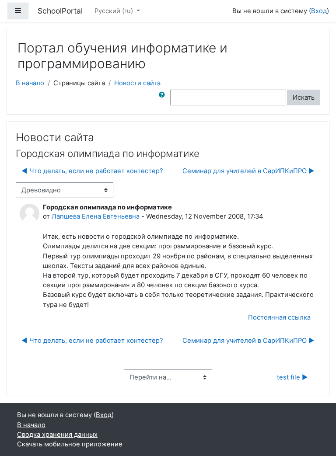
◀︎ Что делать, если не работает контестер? (92, 171)
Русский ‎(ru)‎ (114, 11)
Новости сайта (137, 83)
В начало (30, 83)
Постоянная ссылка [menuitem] (279, 317)
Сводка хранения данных (57, 435)
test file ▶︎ (292, 377)
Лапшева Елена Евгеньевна (96, 216)
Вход (319, 11)
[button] (163, 97)
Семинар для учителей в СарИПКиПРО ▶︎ (248, 171)
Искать (304, 97)
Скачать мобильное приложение (69, 444)
